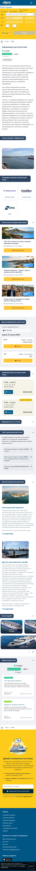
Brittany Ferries (27, 342)
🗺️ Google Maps (7, 534)
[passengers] (29, 652)
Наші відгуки (7, 826)
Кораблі (5, 831)
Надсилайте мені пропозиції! (19, 791)
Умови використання (9, 847)
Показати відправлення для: (10, 327)
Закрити (31, 866)
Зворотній (4, 11)
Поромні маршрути (9, 820)
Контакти (6, 842)
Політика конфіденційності (24, 796)
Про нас (5, 844)
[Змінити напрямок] (33, 14)
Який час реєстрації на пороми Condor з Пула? (16, 450)
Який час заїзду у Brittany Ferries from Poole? (16, 467)
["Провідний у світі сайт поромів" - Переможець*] (7, 3)
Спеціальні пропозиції (10, 828)
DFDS (30, 356)
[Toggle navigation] (31, 2)
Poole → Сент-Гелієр (25, 354)
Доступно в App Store (7, 859)
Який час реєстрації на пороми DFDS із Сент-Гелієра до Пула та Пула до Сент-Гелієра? (16, 459)
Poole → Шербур (26, 340)
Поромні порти (8, 823)
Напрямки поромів (9, 815)
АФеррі (5, 812)
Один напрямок (13, 11)
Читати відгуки (7, 59)
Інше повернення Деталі (23, 10)
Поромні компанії (8, 818)
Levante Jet (23, 647)
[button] (18, 330)
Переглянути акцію (18, 250)
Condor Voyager (11, 630)
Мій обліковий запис (9, 839)
